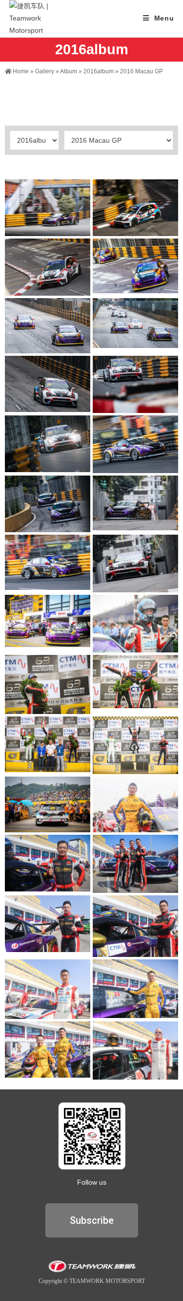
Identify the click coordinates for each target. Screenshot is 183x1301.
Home (20, 71)
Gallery (44, 71)
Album (68, 71)
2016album (98, 71)
